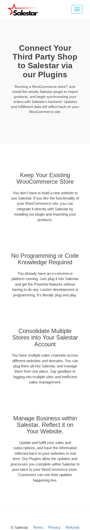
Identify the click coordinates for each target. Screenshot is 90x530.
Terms (38, 527)
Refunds (73, 527)
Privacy (54, 527)
